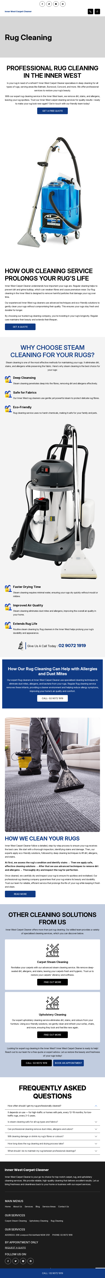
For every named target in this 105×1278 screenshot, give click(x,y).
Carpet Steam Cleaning (16, 1220)
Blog (38, 1206)
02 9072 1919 (72, 645)
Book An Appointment (68, 1063)
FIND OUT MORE (52, 982)
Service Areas (49, 1206)
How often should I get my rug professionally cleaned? (34, 1105)
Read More (20, 894)
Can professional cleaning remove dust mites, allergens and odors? (40, 1129)
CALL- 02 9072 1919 (52, 698)
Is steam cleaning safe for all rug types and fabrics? (33, 1121)
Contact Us (63, 1206)
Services (29, 1206)
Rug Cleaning (57, 1220)
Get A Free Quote (52, 110)
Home (8, 1206)
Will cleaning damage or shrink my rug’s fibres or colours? (36, 1136)
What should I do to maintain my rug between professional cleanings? (42, 1150)
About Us (17, 1206)
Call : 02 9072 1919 (52, 1273)
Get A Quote (20, 326)
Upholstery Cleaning (38, 1220)
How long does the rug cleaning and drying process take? (36, 1143)
